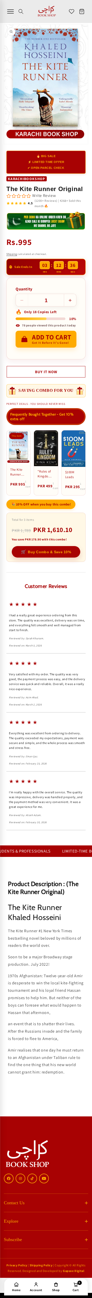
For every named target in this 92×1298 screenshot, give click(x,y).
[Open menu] (10, 11)
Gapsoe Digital (73, 1271)
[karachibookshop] (47, 11)
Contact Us (14, 1202)
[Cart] (81, 11)
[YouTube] (44, 1178)
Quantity (24, 289)
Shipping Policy (41, 1265)
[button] (21, 11)
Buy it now (46, 371)
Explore (11, 1221)
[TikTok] (32, 1178)
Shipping (11, 254)
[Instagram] (20, 1178)
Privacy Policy (16, 1265)
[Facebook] (9, 1178)
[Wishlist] (71, 11)
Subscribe (13, 1239)
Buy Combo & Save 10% (46, 552)
